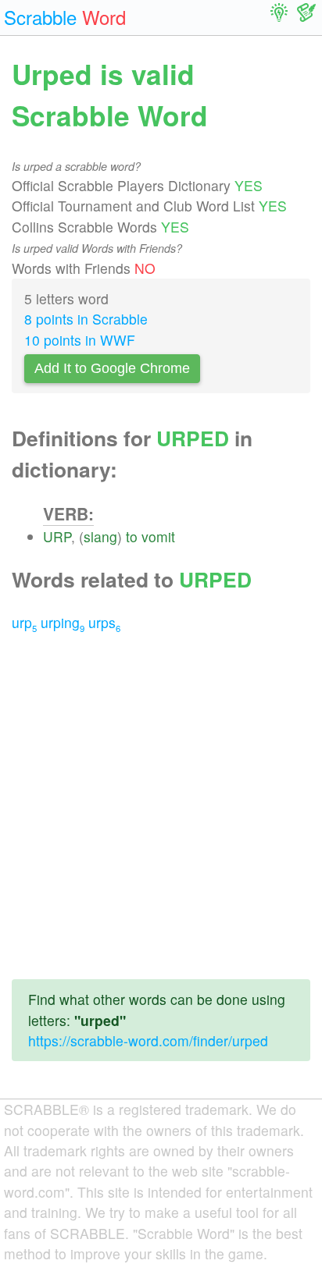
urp (24, 622)
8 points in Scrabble (86, 318)
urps (104, 622)
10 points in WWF (79, 340)
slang (100, 536)
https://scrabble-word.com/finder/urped (148, 1040)
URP (57, 536)
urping (62, 622)
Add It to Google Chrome (112, 368)
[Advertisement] (161, 806)
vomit (158, 536)
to (132, 536)
